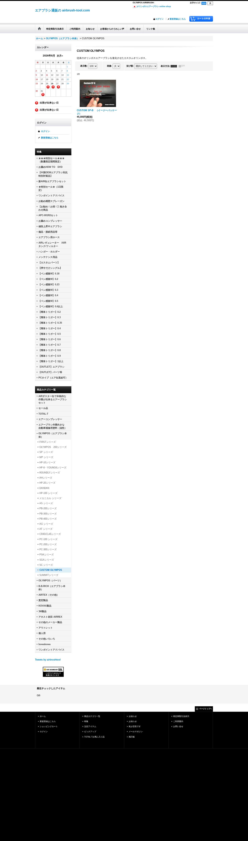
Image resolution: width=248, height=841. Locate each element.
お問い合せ (178, 726)
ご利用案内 (178, 721)
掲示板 (132, 737)
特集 (86, 721)
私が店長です (135, 726)
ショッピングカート (49, 726)
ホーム (43, 716)
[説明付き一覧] (183, 66)
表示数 (84, 66)
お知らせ (133, 716)
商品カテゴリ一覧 (92, 716)
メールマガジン (136, 731)
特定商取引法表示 (181, 716)
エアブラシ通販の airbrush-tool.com (62, 10)
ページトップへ (205, 709)
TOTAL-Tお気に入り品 (94, 737)
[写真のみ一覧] (175, 66)
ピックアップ (90, 731)
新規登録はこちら (178, 19)
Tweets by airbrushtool (48, 659)
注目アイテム (90, 726)
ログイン (160, 19)
